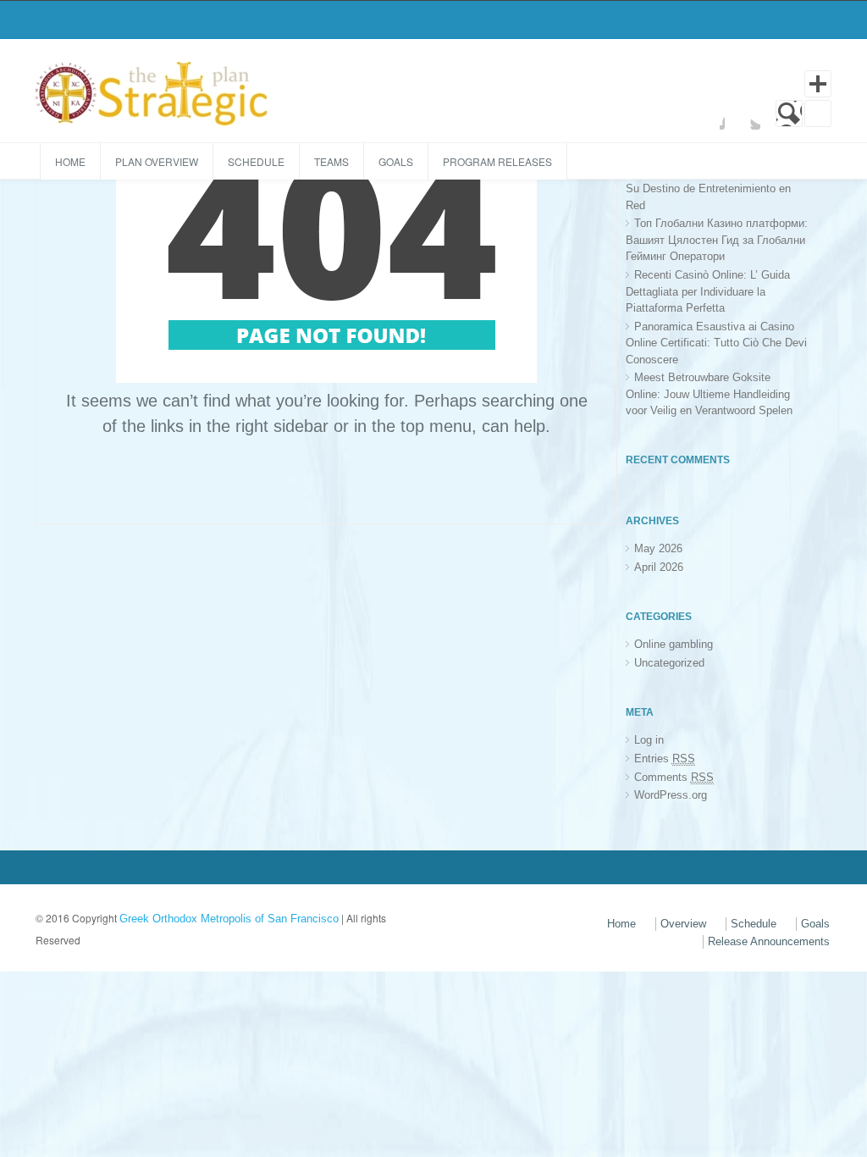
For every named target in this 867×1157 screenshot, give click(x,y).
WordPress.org (670, 795)
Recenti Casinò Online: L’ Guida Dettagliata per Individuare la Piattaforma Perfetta (708, 291)
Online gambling (673, 644)
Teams (331, 161)
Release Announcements (769, 941)
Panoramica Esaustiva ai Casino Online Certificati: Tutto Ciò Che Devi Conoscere (716, 343)
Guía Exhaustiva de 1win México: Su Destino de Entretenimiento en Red (712, 189)
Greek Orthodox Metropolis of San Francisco (229, 918)
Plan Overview (156, 161)
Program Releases (497, 161)
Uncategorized (669, 662)
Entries (664, 758)
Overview (683, 923)
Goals (395, 161)
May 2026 (658, 548)
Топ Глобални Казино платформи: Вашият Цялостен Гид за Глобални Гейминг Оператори (717, 240)
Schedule (256, 161)
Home (70, 161)
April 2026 (658, 567)
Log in (649, 740)
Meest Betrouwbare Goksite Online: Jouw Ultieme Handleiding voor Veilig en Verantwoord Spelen (709, 394)
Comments (674, 777)
